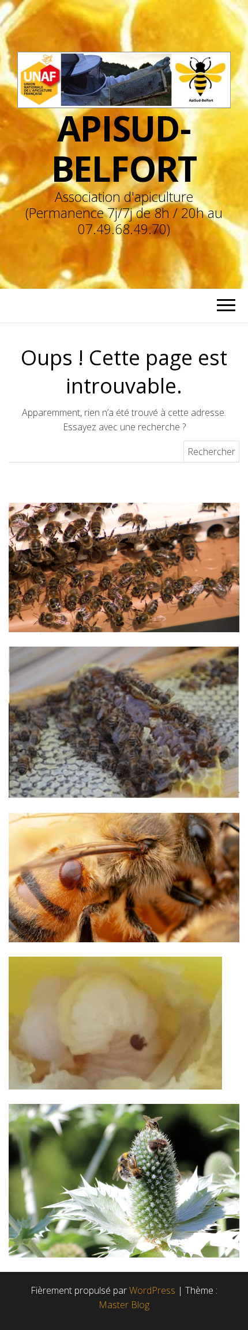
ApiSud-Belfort (124, 148)
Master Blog (124, 1304)
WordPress (152, 1290)
